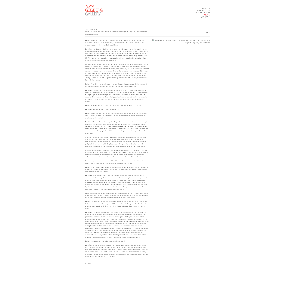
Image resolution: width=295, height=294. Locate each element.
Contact (205, 17)
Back (208, 32)
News (207, 15)
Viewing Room (202, 12)
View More (89, 263)
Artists (205, 8)
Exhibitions (203, 10)
